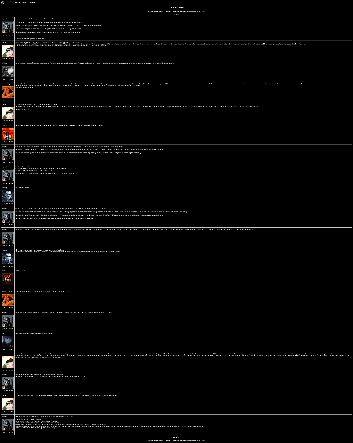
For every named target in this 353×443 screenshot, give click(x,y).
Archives (18, 2)
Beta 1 (25, 2)
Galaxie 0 (32, 2)
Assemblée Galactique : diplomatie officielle (179, 11)
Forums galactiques (155, 11)
